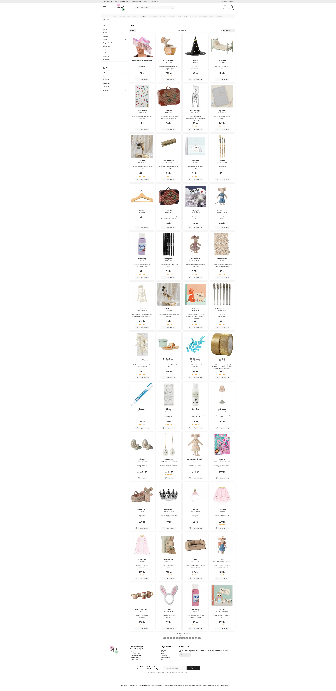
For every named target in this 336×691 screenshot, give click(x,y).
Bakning (179, 16)
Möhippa (185, 16)
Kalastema (122, 16)
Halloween (219, 16)
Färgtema (143, 16)
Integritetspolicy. (184, 672)
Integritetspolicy (165, 657)
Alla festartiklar (163, 16)
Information (224, 1)
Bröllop (155, 16)
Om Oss (163, 652)
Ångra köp (164, 659)
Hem (104, 19)
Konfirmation (193, 16)
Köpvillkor (163, 650)
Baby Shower (135, 16)
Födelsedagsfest (203, 16)
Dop (150, 16)
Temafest (115, 16)
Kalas (128, 16)
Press (162, 654)
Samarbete (164, 655)
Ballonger (171, 16)
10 (196, 638)
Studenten (211, 16)
